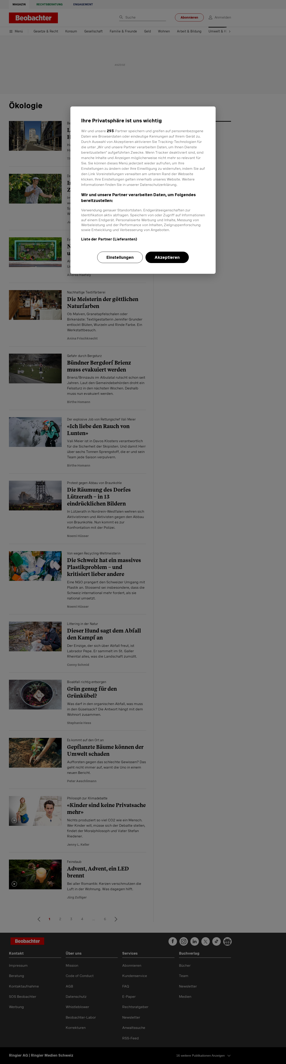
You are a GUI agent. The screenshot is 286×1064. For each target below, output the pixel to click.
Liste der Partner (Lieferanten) (109, 239)
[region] (143, 190)
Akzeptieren (167, 257)
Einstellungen (120, 257)
